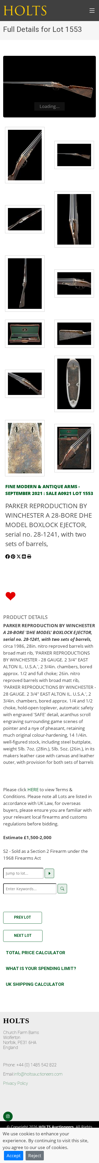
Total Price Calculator (35, 952)
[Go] (49, 873)
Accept (14, 1155)
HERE (33, 789)
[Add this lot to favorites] (10, 595)
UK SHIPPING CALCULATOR (35, 984)
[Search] (62, 888)
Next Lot (23, 935)
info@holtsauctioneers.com (38, 1074)
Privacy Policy (15, 1083)
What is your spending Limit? (41, 968)
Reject (34, 1155)
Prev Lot (22, 917)
